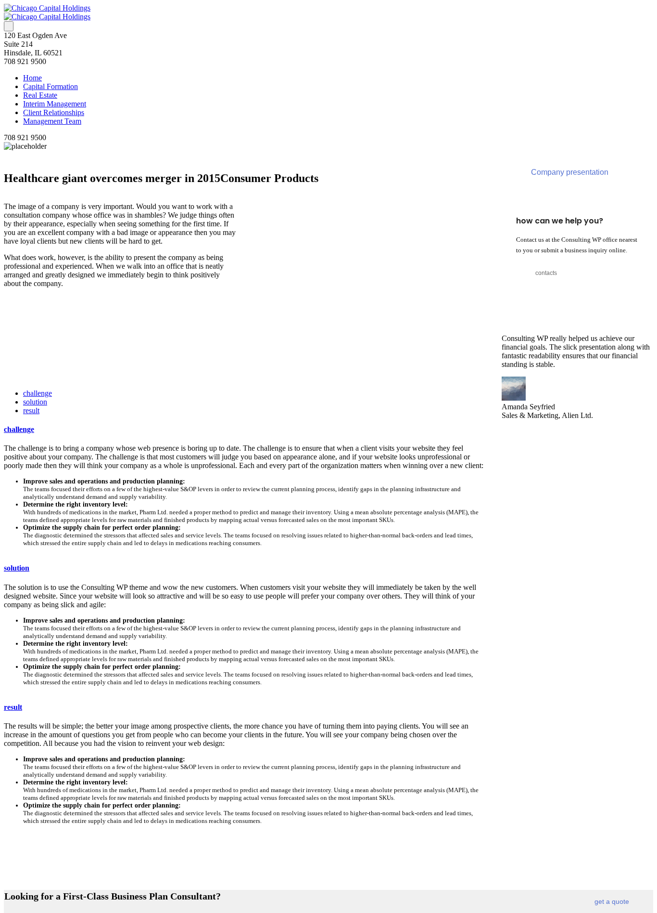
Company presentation (569, 172)
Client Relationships (53, 112)
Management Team (52, 121)
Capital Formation (50, 86)
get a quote (611, 901)
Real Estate (40, 95)
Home (32, 78)
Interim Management (54, 104)
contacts (546, 273)
